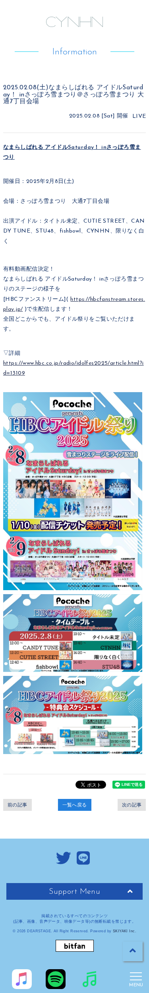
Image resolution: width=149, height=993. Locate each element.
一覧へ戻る (74, 805)
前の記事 (17, 805)
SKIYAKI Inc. (124, 931)
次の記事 (132, 805)
